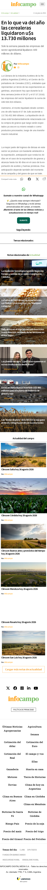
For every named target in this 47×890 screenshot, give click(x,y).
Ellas (35, 761)
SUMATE (23, 220)
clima (22, 850)
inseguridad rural (11, 860)
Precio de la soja (34, 823)
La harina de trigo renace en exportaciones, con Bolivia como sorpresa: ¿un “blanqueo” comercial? (21, 303)
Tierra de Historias (35, 777)
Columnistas (9, 340)
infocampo (8, 282)
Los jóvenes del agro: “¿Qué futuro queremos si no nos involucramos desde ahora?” (23, 363)
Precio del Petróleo (35, 839)
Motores (12, 777)
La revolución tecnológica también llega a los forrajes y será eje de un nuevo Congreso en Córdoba (22, 273)
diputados (32, 850)
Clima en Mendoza (34, 804)
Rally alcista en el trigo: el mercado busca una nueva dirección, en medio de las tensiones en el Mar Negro (22, 332)
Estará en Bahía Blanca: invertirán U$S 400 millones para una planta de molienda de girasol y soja (21, 390)
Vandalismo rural (30, 860)
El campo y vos (35, 753)
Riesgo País (12, 823)
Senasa (34, 734)
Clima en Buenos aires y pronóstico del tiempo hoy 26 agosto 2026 (23, 552)
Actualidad (14, 13)
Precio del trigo (35, 831)
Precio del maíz (12, 831)
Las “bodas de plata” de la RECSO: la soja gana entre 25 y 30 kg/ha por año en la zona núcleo (23, 421)
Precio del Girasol (12, 839)
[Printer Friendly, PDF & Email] (44, 180)
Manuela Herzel (10, 369)
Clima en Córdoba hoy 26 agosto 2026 (19, 515)
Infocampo (5, 13)
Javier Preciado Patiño (13, 311)
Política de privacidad (23, 709)
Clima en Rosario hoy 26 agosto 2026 (18, 622)
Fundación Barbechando (14, 855)
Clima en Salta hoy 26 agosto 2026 (17, 469)
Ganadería (12, 769)
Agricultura (34, 726)
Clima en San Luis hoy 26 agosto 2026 (19, 657)
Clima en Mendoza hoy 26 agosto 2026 (19, 588)
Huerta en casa (34, 769)
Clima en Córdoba (34, 796)
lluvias (12, 784)
